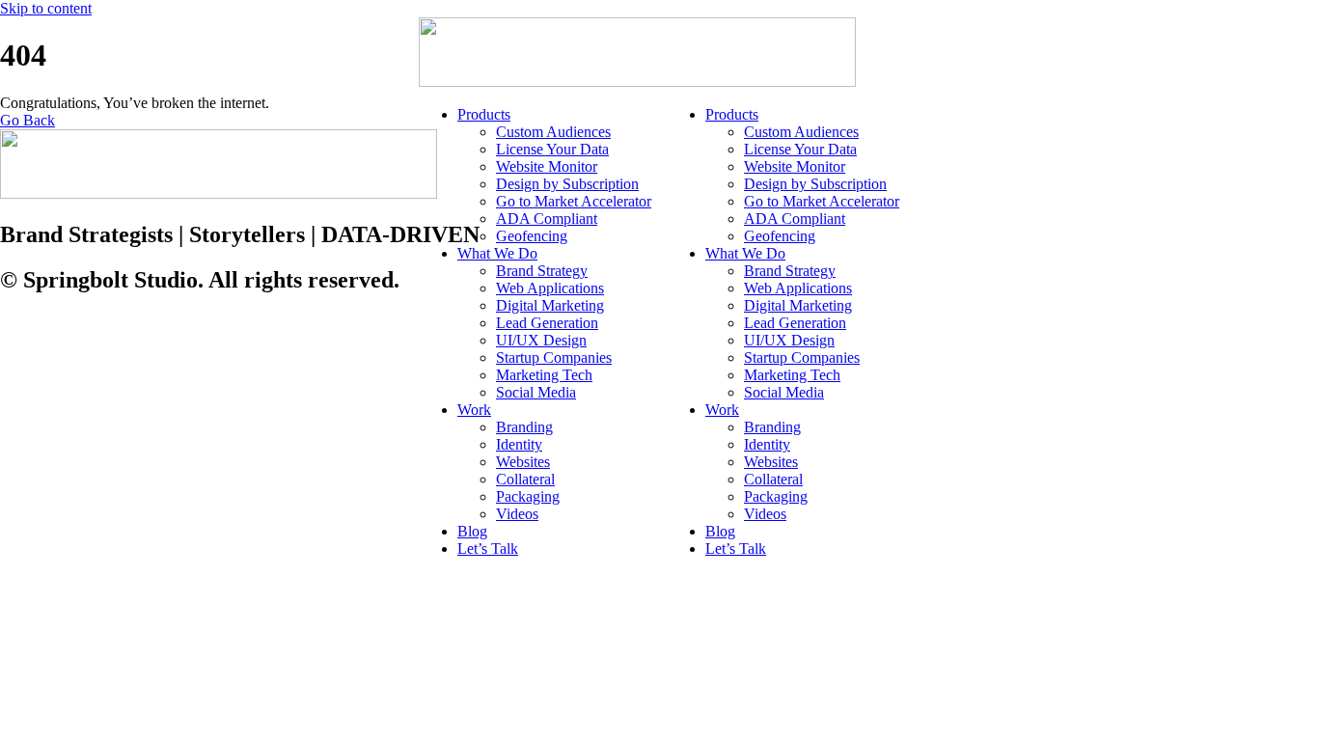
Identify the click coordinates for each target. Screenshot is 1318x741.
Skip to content (46, 8)
